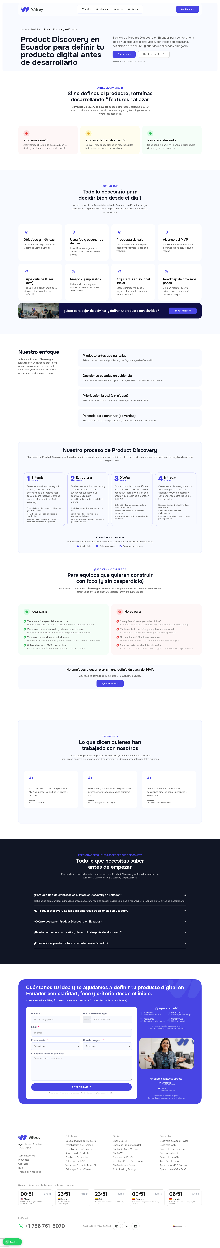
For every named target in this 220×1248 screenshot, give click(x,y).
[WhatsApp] (160, 1083)
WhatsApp (166, 1082)
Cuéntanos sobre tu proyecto (47, 1053)
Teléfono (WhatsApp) (95, 1013)
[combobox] (87, 1019)
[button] (102, 9)
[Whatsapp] (126, 1226)
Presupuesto (38, 1040)
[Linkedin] (136, 1226)
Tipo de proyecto (93, 1040)
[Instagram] (117, 1226)
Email (34, 1027)
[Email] (159, 1088)
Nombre (36, 1013)
